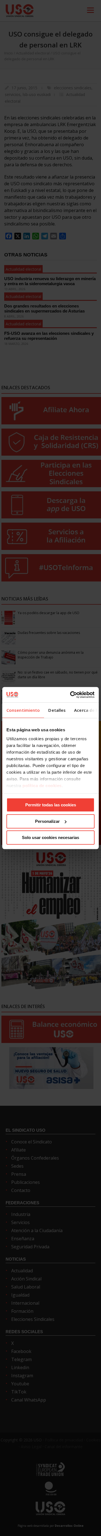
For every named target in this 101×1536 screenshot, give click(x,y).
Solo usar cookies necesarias (50, 837)
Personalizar (47, 821)
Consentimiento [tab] (23, 710)
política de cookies (42, 785)
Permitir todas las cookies (50, 804)
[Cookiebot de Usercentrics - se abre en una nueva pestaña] (71, 694)
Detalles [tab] (57, 710)
